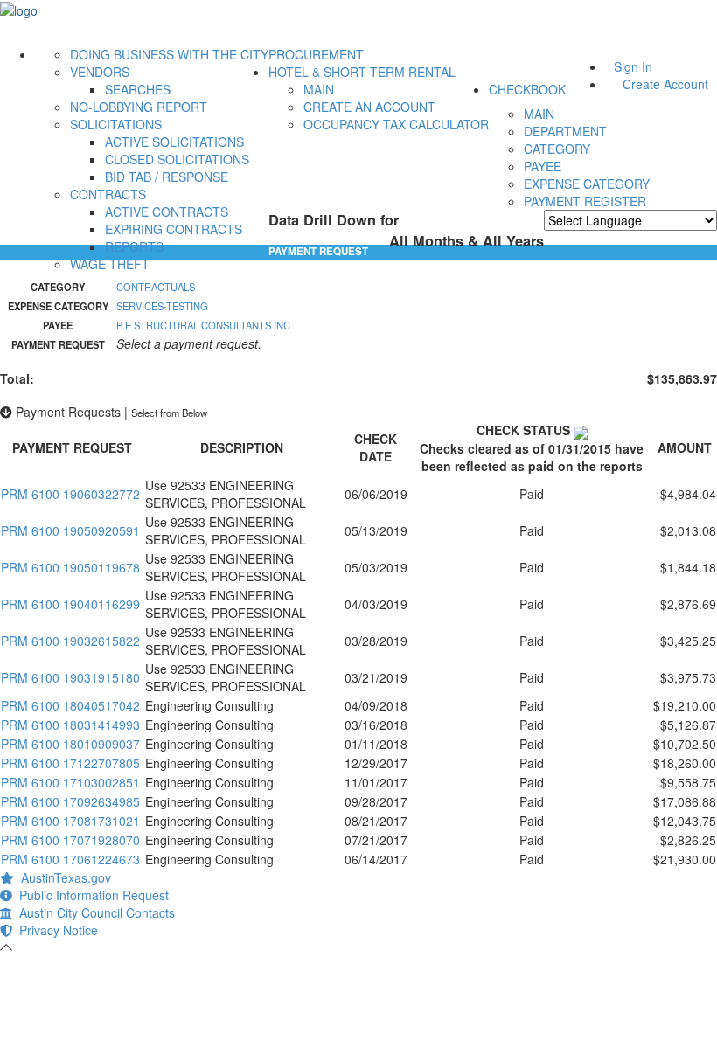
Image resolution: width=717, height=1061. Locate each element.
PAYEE (542, 166)
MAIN (318, 89)
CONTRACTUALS (155, 287)
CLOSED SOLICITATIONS (177, 159)
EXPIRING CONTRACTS (173, 229)
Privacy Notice (55, 930)
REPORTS (134, 246)
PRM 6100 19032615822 (70, 640)
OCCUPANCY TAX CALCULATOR (396, 124)
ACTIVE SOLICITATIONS (174, 141)
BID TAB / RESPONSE (166, 176)
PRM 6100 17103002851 (70, 782)
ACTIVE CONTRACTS (166, 211)
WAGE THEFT (110, 264)
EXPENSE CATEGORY (587, 183)
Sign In (633, 66)
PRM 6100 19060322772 (70, 494)
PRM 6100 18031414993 (70, 724)
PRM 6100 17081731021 (70, 820)
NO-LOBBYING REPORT (138, 106)
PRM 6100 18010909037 (70, 743)
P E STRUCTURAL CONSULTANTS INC (203, 325)
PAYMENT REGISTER (585, 201)
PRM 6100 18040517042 (70, 705)
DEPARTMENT (565, 131)
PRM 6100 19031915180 (70, 677)
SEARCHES (138, 89)
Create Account (665, 84)
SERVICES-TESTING (162, 306)
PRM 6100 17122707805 (70, 763)
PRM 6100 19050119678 (70, 567)
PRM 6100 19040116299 (70, 604)
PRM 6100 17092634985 (70, 801)
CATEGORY (557, 148)
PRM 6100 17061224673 (70, 859)
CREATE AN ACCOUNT (369, 106)
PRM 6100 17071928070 (70, 840)
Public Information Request (90, 895)
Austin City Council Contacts (93, 912)
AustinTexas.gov (62, 877)
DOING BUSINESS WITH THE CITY (169, 54)
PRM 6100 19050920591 (70, 530)
